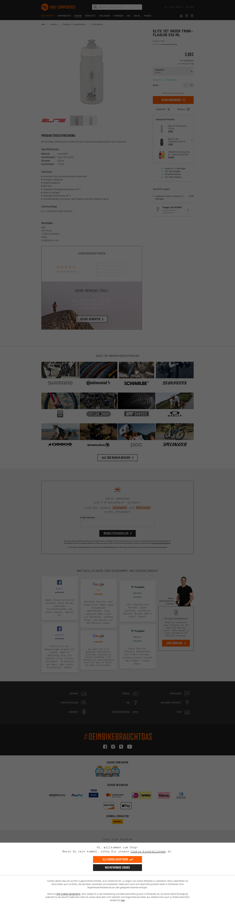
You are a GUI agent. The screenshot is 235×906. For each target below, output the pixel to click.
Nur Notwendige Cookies (117, 867)
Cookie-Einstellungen (148, 851)
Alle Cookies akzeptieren (115, 859)
